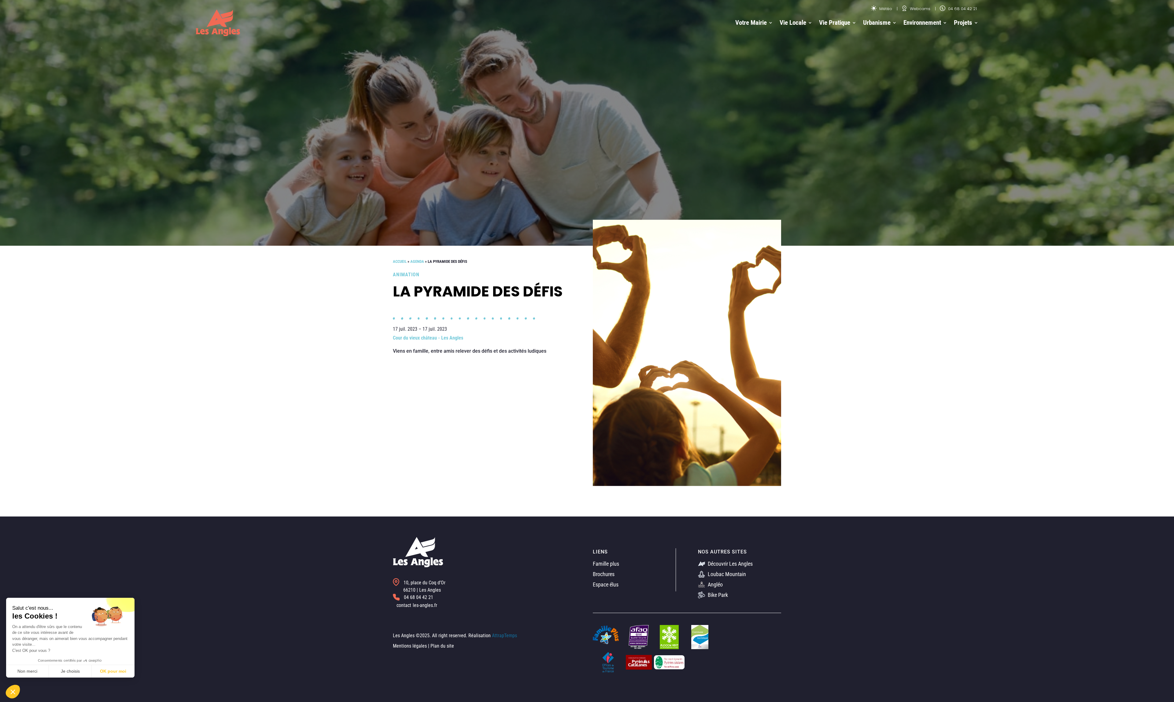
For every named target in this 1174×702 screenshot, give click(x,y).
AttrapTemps (504, 635)
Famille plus (606, 563)
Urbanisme (877, 22)
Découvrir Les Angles (730, 563)
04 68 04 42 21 (962, 9)
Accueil (400, 261)
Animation (406, 274)
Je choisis (70, 671)
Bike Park (717, 595)
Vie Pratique (834, 22)
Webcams (919, 9)
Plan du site (442, 646)
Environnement (922, 22)
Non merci (27, 671)
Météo (885, 9)
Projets (963, 22)
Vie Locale (793, 22)
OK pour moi (113, 671)
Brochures (604, 574)
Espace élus (605, 584)
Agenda (417, 261)
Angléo (715, 584)
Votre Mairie (751, 22)
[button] (13, 691)
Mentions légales (410, 646)
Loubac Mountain (726, 574)
